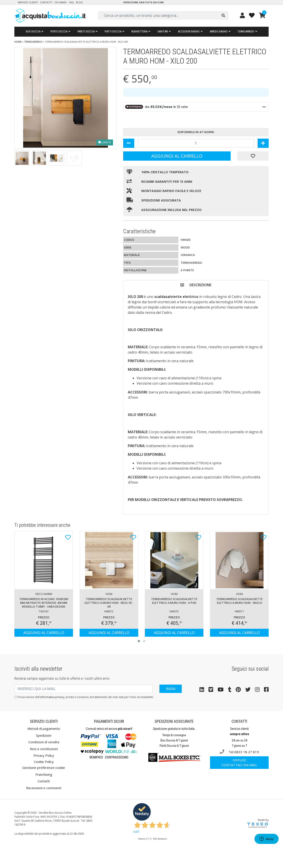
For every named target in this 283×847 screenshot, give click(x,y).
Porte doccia (58, 31)
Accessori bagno (189, 31)
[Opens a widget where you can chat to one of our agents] (266, 839)
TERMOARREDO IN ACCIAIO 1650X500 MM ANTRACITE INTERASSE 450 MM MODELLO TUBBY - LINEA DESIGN (43, 602)
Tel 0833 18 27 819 (243, 752)
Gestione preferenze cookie (43, 767)
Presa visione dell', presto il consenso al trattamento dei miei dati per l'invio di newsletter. (86, 697)
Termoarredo (245, 31)
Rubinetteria (139, 31)
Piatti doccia (113, 31)
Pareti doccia (86, 31)
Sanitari (162, 31)
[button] (139, 641)
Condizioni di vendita (43, 742)
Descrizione (200, 284)
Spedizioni (43, 735)
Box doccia (33, 31)
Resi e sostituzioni (44, 749)
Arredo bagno (219, 31)
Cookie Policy (44, 761)
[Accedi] (242, 15)
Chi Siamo (60, 2)
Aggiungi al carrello (176, 156)
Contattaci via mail (239, 762)
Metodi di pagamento (43, 728)
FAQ (71, 2)
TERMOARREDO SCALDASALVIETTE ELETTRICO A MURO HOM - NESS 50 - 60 (109, 602)
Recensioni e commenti (43, 788)
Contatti (46, 2)
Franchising (43, 774)
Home (18, 41)
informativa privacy (52, 697)
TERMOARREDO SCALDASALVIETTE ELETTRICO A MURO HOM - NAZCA (239, 601)
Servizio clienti (28, 2)
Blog (79, 2)
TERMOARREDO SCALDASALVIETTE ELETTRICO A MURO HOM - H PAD (174, 601)
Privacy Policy (43, 755)
